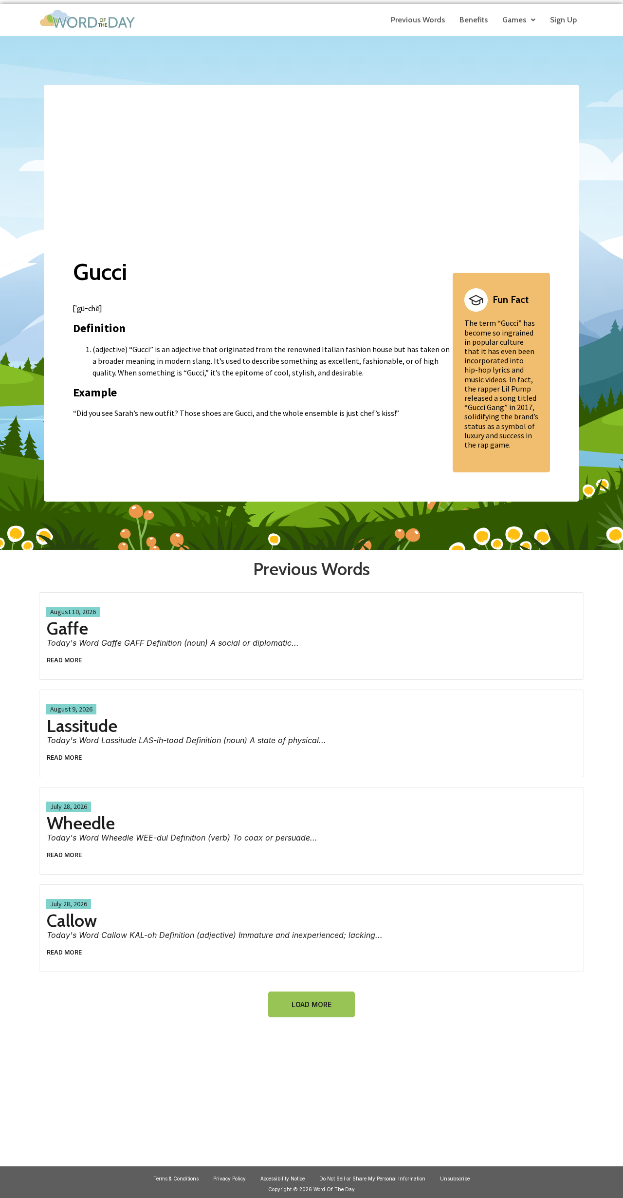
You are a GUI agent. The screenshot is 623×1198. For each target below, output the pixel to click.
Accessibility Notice (282, 1178)
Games (514, 19)
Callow (72, 920)
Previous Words (418, 19)
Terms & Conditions (176, 1178)
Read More (64, 660)
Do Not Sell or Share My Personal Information (372, 1178)
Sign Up (563, 19)
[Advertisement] (311, 162)
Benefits (473, 19)
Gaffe (67, 628)
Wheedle (81, 823)
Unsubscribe (455, 1178)
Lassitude (82, 725)
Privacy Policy (229, 1178)
